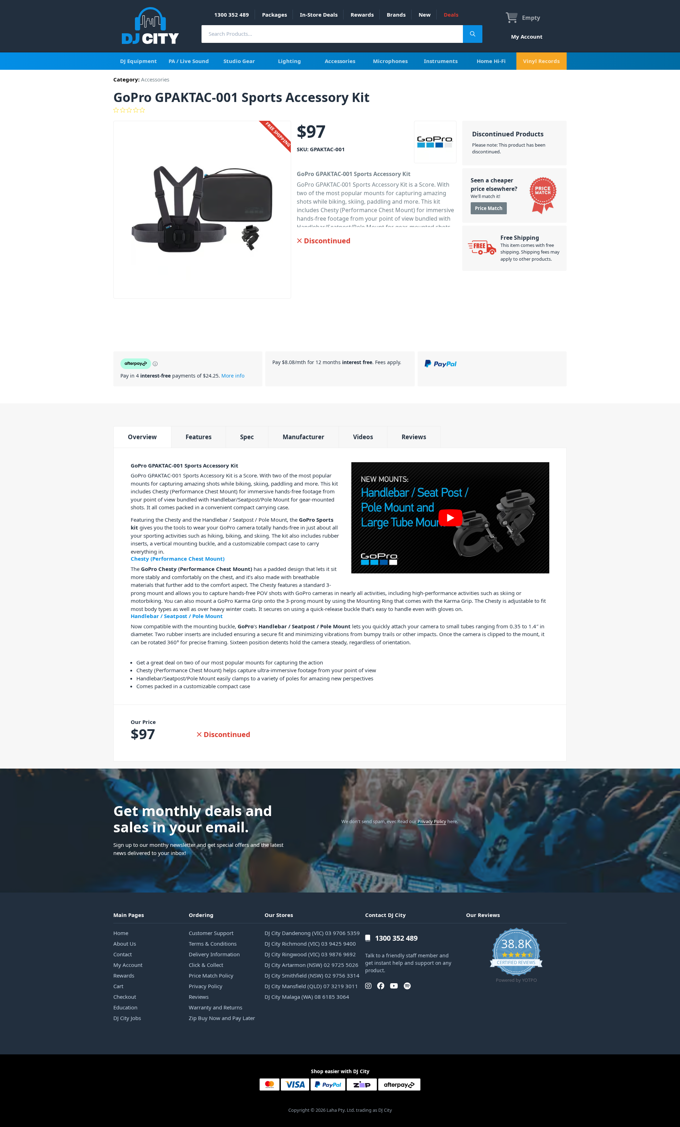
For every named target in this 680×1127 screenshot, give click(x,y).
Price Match (489, 208)
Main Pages (128, 914)
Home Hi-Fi (491, 60)
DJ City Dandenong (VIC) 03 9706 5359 (312, 932)
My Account (527, 36)
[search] (332, 34)
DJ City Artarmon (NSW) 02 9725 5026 (311, 964)
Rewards (362, 14)
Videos (363, 437)
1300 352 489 (231, 14)
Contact (122, 954)
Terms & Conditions (213, 943)
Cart (118, 986)
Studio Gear (239, 60)
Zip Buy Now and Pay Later (222, 1017)
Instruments (441, 60)
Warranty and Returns (215, 1007)
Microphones (390, 60)
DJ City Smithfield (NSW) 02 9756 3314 (312, 975)
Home (120, 932)
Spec (247, 437)
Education (125, 1007)
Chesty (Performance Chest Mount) (178, 558)
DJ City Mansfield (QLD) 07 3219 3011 (311, 986)
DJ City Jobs (127, 1017)
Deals (451, 14)
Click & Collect (206, 964)
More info (232, 375)
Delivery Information (214, 954)
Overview (142, 437)
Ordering (201, 914)
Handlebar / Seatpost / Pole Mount (177, 615)
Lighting (289, 60)
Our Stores (279, 914)
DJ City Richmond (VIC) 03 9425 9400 (310, 943)
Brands (396, 14)
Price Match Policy (211, 975)
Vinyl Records (541, 60)
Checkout (124, 996)
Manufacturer (303, 437)
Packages (274, 14)
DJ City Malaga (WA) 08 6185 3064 (307, 996)
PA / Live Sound (189, 60)
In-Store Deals (319, 14)
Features (198, 437)
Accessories (340, 60)
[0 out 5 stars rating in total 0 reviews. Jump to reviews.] (340, 110)
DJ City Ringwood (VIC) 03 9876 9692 (310, 954)
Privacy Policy (432, 821)
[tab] (142, 437)
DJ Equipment (138, 60)
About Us (124, 943)
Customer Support (211, 932)
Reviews (414, 437)
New (425, 14)
